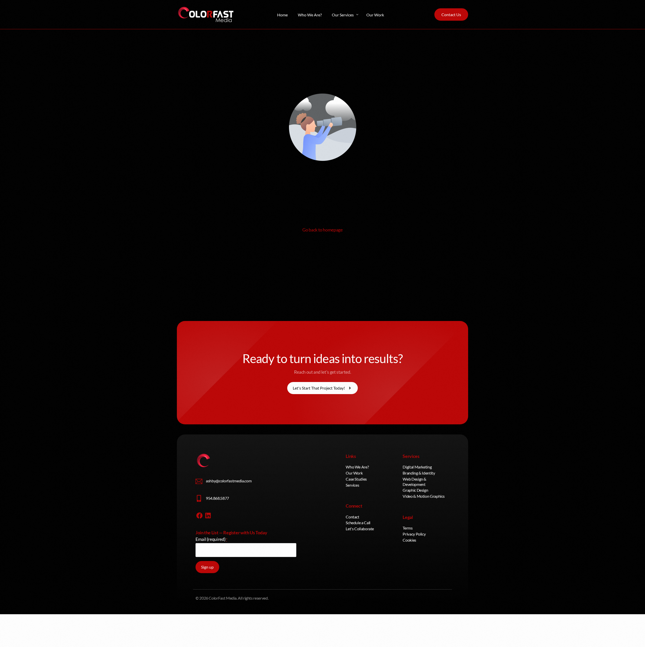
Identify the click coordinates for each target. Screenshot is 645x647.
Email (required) (212, 539)
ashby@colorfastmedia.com (228, 480)
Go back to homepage (322, 229)
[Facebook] (199, 515)
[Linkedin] (208, 515)
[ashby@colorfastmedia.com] (199, 481)
